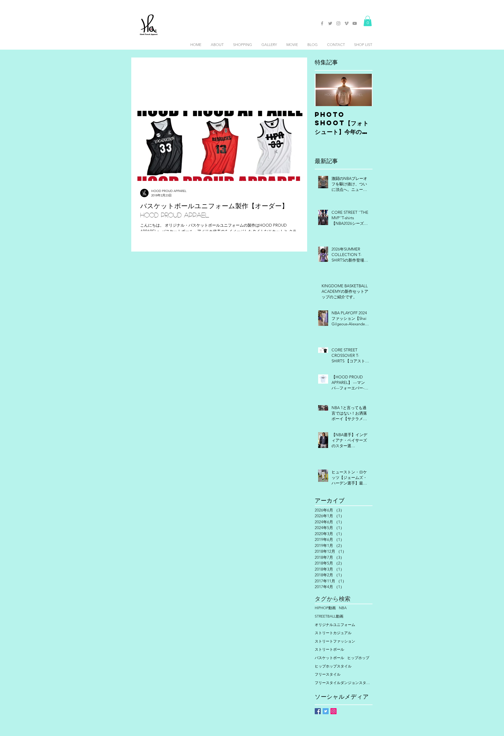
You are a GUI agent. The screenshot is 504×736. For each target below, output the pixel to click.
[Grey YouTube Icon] (354, 23)
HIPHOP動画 (325, 607)
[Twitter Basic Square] (326, 711)
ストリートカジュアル (333, 632)
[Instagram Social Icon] (333, 711)
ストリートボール (329, 649)
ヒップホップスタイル (333, 666)
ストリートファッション (335, 641)
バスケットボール (329, 657)
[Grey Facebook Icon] (322, 23)
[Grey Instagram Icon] (338, 23)
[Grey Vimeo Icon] (346, 23)
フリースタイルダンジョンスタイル (343, 682)
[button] (367, 21)
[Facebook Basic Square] (318, 711)
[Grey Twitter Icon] (330, 23)
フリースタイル (327, 674)
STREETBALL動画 (329, 616)
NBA (343, 607)
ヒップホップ (358, 657)
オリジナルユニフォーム (335, 624)
